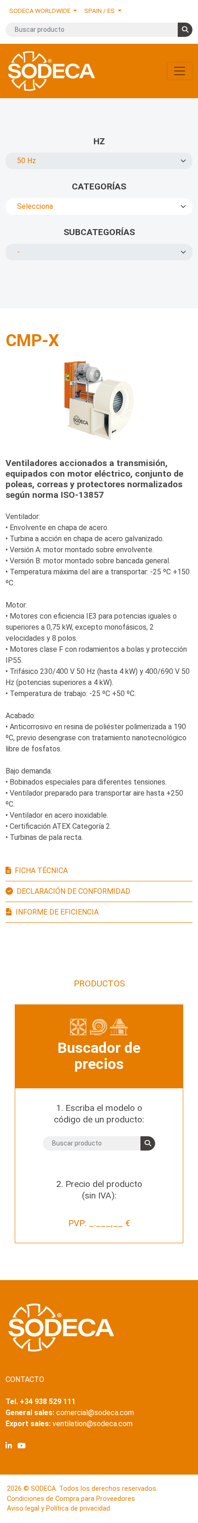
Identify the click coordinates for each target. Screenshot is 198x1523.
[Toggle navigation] (179, 71)
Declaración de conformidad (73, 891)
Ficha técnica (41, 870)
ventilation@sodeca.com (92, 1423)
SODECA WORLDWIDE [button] (40, 10)
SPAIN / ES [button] (100, 10)
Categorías (99, 186)
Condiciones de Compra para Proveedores (71, 1499)
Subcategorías (99, 232)
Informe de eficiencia (57, 912)
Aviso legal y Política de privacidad (58, 1508)
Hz (99, 141)
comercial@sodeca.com (95, 1412)
